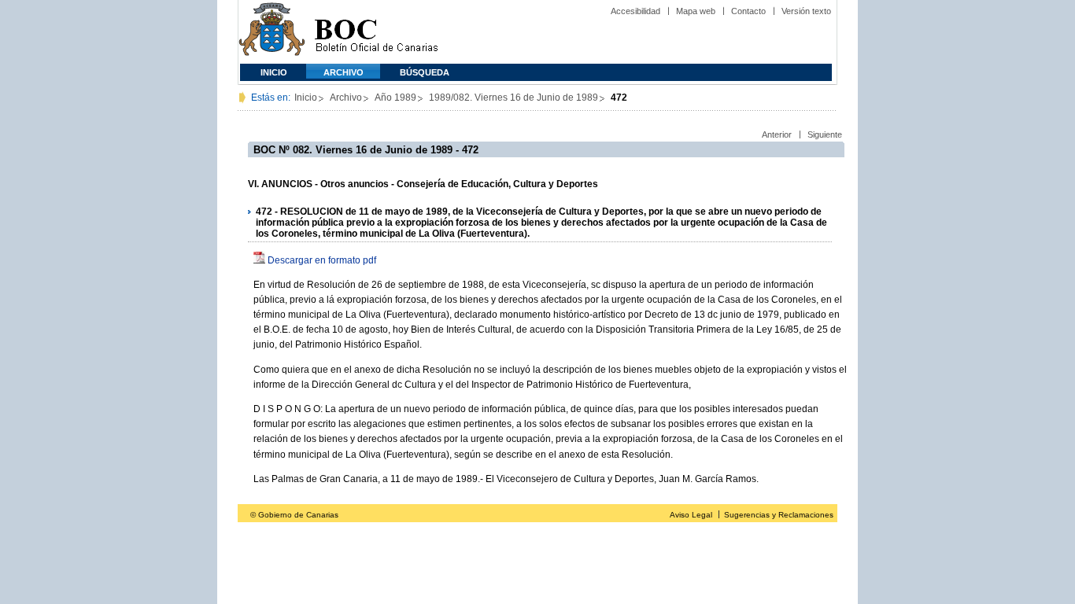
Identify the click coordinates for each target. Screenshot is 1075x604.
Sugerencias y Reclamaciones (778, 514)
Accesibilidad (635, 11)
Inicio (273, 72)
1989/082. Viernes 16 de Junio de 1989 (513, 97)
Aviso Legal (691, 514)
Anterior (777, 134)
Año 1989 (395, 97)
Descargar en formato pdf (322, 260)
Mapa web (695, 11)
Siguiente (824, 134)
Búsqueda (424, 72)
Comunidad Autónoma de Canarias (271, 32)
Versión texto (806, 11)
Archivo (343, 72)
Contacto (748, 11)
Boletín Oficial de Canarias (376, 32)
